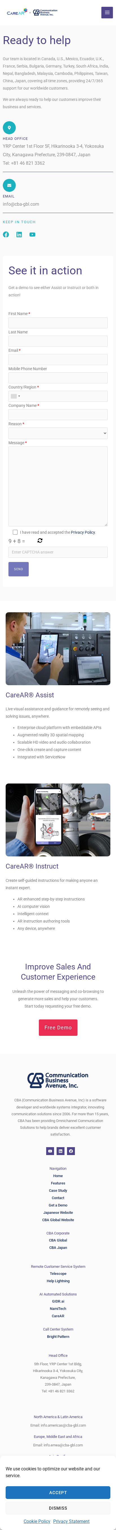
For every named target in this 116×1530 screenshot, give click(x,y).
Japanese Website (58, 1212)
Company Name (23, 405)
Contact (58, 1198)
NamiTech (58, 1309)
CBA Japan (58, 1247)
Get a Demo (58, 1205)
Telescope (58, 1273)
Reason (16, 424)
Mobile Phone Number (27, 368)
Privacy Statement (71, 1521)
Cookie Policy (37, 1521)
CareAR (58, 1316)
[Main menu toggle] (107, 12)
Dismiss (58, 1508)
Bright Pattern (58, 1336)
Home (58, 1176)
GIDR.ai (58, 1301)
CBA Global (58, 1240)
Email (14, 350)
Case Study (58, 1190)
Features (58, 1183)
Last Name (18, 332)
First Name (19, 313)
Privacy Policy (83, 532)
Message (17, 442)
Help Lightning (58, 1281)
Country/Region (23, 387)
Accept (58, 1492)
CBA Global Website (58, 1220)
